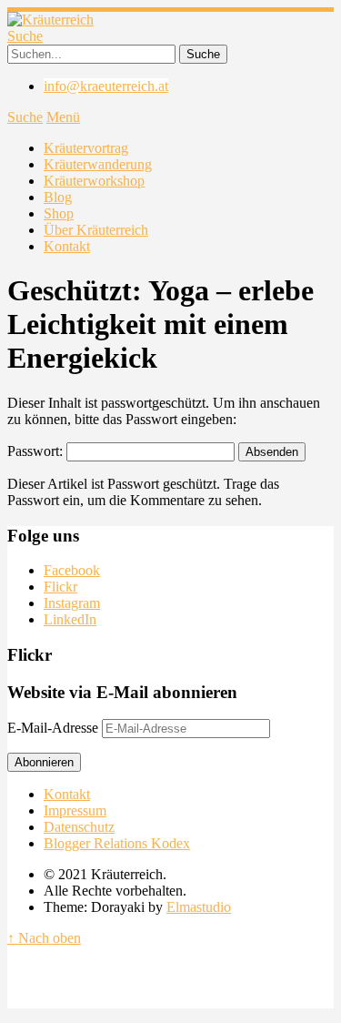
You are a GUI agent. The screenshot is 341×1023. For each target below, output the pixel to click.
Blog (58, 197)
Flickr (60, 586)
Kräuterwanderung (98, 164)
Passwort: (36, 451)
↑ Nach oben (44, 938)
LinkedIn (70, 619)
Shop (59, 213)
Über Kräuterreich (96, 230)
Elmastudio (198, 907)
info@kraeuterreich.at (106, 86)
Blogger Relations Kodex (117, 843)
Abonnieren (44, 762)
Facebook (72, 570)
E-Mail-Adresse (54, 727)
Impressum (75, 810)
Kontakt (67, 246)
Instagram (72, 603)
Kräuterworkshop (94, 180)
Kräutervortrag (86, 148)
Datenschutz (79, 827)
